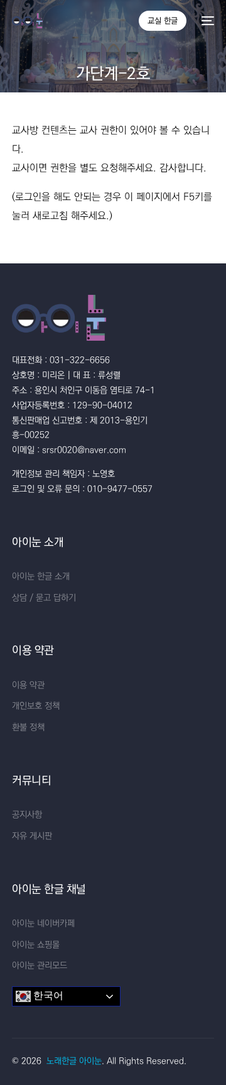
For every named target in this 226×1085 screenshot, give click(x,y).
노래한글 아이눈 (74, 1061)
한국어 (47, 995)
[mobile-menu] (206, 20)
